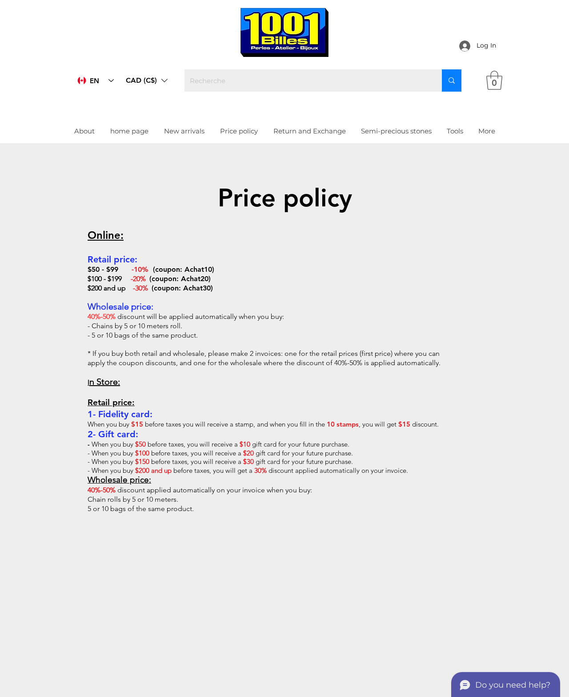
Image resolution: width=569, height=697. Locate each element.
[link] (494, 80)
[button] (146, 80)
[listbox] (146, 80)
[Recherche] (451, 80)
